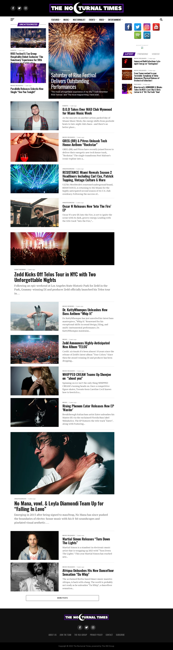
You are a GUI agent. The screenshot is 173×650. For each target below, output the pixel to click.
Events (92, 19)
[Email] (147, 35)
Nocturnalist (79, 19)
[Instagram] (147, 27)
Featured (55, 19)
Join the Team (65, 634)
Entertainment (114, 19)
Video (101, 19)
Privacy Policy (96, 634)
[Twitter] (137, 27)
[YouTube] (156, 27)
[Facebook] (128, 27)
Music (66, 19)
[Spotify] (137, 35)
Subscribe (120, 634)
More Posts (62, 598)
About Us (52, 634)
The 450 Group (80, 634)
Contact (109, 634)
